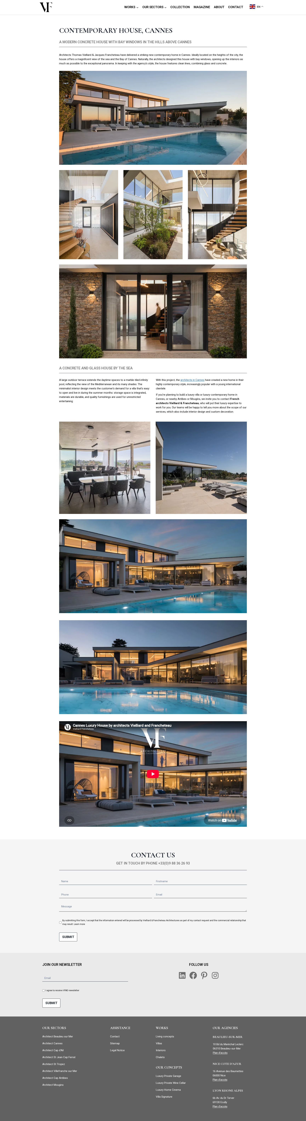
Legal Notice (117, 1050)
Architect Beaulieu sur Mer (57, 1036)
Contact (115, 1036)
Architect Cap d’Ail (53, 1050)
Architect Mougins (53, 1084)
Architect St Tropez (53, 1064)
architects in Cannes (192, 380)
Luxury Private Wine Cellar (171, 1083)
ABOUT (219, 7)
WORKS (162, 1028)
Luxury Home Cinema (168, 1089)
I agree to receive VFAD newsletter (62, 990)
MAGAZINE (202, 7)
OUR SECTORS (54, 1028)
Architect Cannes (52, 1043)
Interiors (161, 1050)
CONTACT (235, 7)
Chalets (160, 1057)
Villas (159, 1043)
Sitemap (115, 1043)
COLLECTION (180, 7)
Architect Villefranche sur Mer (59, 1071)
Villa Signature (164, 1096)
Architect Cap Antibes (55, 1078)
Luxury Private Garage (168, 1076)
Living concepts (165, 1036)
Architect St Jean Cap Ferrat (58, 1057)
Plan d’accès (220, 1052)
